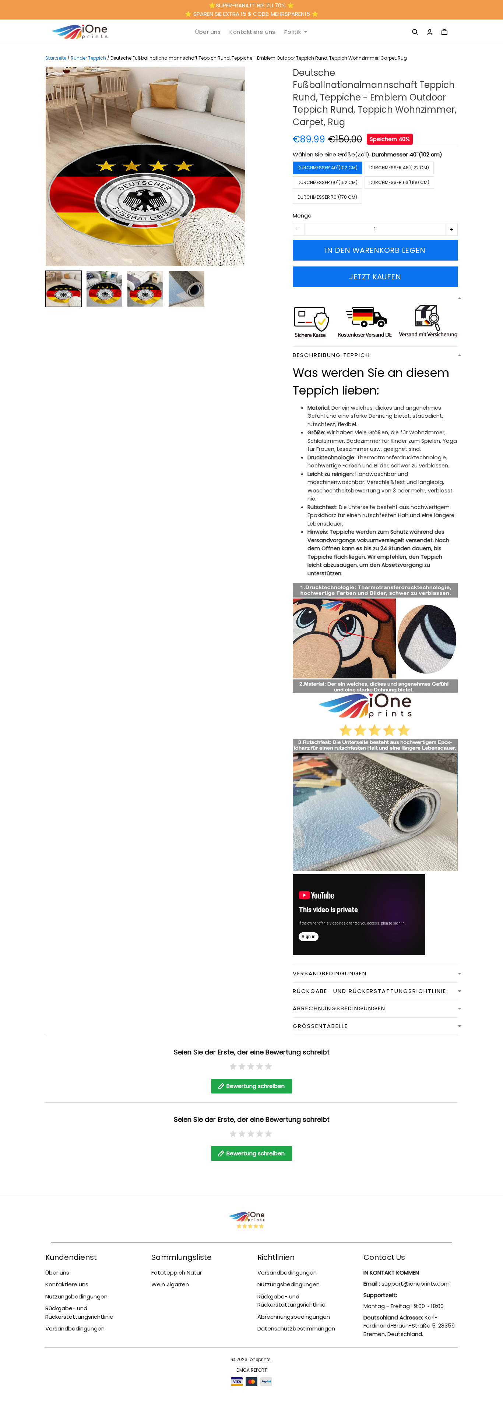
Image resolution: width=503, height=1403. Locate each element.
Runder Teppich (88, 58)
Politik (292, 32)
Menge (302, 215)
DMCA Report (251, 1370)
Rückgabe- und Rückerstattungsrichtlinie (79, 1312)
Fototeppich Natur (176, 1272)
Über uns (208, 32)
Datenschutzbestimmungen (296, 1328)
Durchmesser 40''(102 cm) (407, 154)
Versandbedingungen (75, 1328)
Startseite (55, 58)
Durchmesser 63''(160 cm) (399, 182)
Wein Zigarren (170, 1284)
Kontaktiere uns (252, 32)
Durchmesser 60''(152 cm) (328, 182)
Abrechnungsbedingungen (293, 1317)
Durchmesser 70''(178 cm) (327, 197)
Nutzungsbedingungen (76, 1296)
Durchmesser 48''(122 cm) (399, 168)
